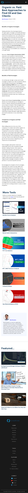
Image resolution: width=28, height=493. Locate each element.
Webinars (14, 432)
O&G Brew (14, 466)
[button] (25, 2)
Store (12, 197)
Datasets (14, 441)
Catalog (14, 451)
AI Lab (14, 453)
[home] (12, 2)
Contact (15, 485)
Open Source (14, 439)
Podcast (14, 434)
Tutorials (14, 430)
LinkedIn (15, 478)
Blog (14, 462)
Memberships (14, 464)
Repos (14, 436)
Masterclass (14, 428)
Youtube (15, 480)
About (14, 459)
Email (15, 482)
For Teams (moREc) (14, 468)
